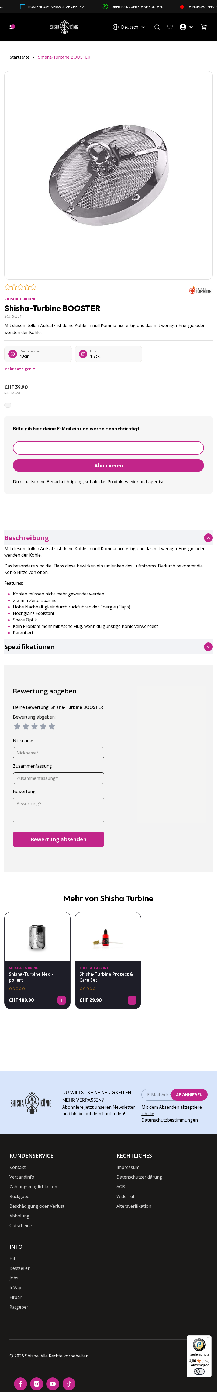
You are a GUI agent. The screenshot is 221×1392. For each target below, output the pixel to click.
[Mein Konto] (187, 27)
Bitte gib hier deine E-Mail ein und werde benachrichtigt (76, 429)
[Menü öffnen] (11, 27)
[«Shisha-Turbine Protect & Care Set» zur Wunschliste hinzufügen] (133, 919)
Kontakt (17, 1167)
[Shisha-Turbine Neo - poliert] (37, 936)
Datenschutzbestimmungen (169, 1120)
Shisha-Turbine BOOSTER (64, 57)
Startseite (19, 57)
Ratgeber (18, 1307)
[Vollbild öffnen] (108, 175)
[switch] (199, 1371)
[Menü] (208, 1338)
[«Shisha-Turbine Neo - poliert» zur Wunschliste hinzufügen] (63, 919)
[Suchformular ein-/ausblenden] (157, 27)
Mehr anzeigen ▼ (20, 368)
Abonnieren (189, 1094)
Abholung (19, 1216)
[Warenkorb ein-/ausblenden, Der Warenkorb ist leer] (204, 27)
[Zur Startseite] (64, 27)
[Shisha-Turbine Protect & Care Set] (108, 936)
